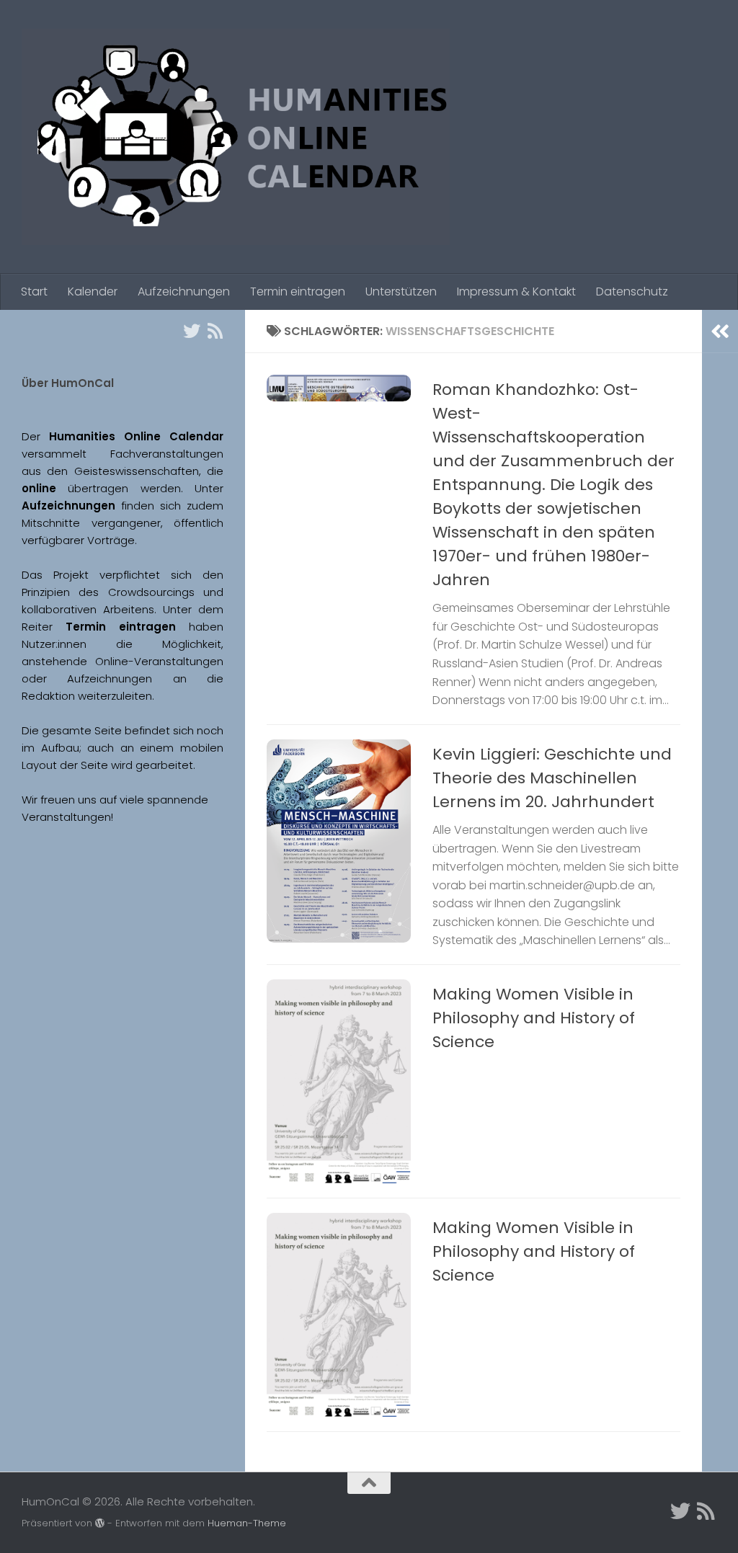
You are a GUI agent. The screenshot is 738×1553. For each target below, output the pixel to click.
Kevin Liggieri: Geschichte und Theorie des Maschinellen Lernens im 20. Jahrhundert (552, 778)
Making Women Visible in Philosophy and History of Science (533, 1018)
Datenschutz (632, 291)
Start (34, 291)
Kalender (92, 291)
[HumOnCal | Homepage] (236, 137)
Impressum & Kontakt (516, 291)
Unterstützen (401, 291)
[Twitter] (191, 330)
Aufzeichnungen (184, 291)
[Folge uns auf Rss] (214, 330)
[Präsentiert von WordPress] (100, 1523)
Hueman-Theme (247, 1523)
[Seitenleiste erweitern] (720, 331)
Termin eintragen (297, 291)
